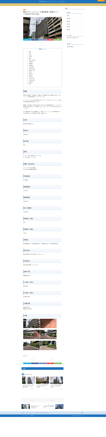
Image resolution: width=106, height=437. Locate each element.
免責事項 (32, 415)
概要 (30, 51)
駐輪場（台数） (32, 70)
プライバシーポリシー (25, 415)
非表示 (44, 49)
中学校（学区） (32, 80)
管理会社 (31, 75)
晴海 (75, 21)
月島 (75, 24)
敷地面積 (31, 63)
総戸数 (30, 56)
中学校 (69, 5)
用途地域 (31, 61)
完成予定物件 (70, 46)
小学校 (58, 5)
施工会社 (31, 73)
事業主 (30, 72)
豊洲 (24, 9)
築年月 (30, 55)
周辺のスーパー (47, 5)
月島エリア (23, 5)
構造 (30, 58)
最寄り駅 (31, 77)
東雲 (75, 26)
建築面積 (31, 65)
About (83, 4)
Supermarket (53, 4)
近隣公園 (31, 82)
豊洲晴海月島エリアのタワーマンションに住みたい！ (53, 1)
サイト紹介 (78, 5)
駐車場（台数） (32, 68)
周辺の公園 (43, 5)
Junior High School (74, 5)
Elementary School (64, 5)
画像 (30, 83)
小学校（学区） (32, 78)
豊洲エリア (34, 5)
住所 (30, 53)
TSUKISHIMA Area (28, 5)
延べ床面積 (31, 66)
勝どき (75, 18)
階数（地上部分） (32, 60)
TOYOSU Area (39, 5)
